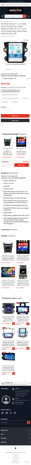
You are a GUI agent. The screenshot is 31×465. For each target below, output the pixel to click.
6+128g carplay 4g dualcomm (10, 98)
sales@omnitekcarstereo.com (22, 400)
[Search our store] (24, 16)
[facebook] (2, 412)
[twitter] (10, 412)
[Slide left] (2, 53)
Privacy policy (15, 456)
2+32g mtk (25, 98)
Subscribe (28, 422)
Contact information (15, 462)
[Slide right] (29, 53)
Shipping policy (15, 460)
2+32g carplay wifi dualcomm (10, 91)
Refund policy (15, 454)
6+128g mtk (15, 102)
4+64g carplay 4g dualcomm (10, 94)
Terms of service (15, 458)
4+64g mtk (5, 102)
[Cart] (28, 16)
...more (28, 78)
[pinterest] (15, 412)
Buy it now (15, 120)
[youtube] (6, 412)
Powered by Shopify (22, 452)
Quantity (3, 107)
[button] (2, 16)
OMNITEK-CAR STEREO (13, 452)
